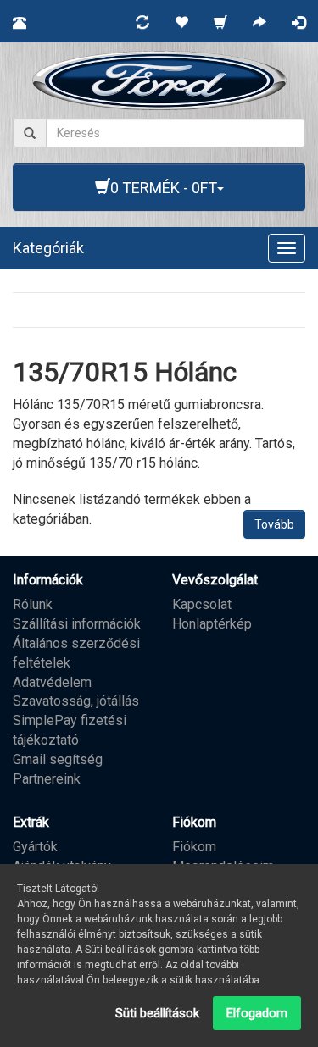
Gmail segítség (58, 759)
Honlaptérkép (212, 624)
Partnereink (47, 779)
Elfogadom (256, 1013)
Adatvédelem (52, 682)
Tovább (274, 524)
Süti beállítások (157, 1013)
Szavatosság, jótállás (76, 701)
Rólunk (33, 604)
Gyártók (35, 847)
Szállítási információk (77, 624)
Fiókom (194, 847)
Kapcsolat (202, 604)
